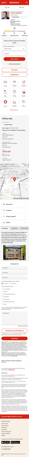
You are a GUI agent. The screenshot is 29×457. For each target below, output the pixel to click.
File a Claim (14, 69)
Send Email (14, 338)
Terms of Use (4, 429)
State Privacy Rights (5, 433)
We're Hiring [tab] (24, 228)
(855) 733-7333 (14, 355)
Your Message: (5, 313)
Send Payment (14, 74)
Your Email (4, 277)
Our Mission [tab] (4, 228)
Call (3, 128)
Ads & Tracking (4, 423)
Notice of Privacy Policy (6, 431)
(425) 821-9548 (6, 151)
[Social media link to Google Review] (14, 28)
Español (3, 2)
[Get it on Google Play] (15, 442)
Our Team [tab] (14, 228)
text (7, 128)
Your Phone (5, 272)
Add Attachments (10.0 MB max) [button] (14, 330)
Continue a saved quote (14, 63)
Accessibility (4, 427)
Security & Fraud (4, 425)
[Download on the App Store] (5, 442)
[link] (14, 2)
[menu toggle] (26, 2)
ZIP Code (7, 53)
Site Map (3, 435)
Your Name (5, 267)
